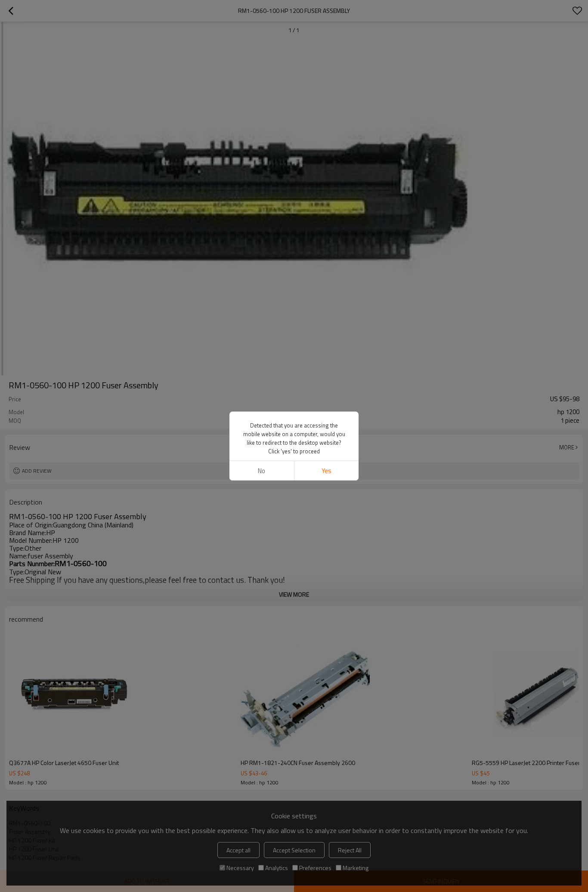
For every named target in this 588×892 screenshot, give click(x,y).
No (261, 471)
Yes (326, 471)
